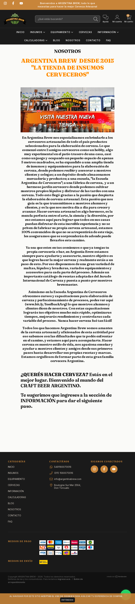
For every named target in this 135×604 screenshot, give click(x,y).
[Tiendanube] (117, 577)
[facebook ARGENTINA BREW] (13, 3)
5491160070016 (62, 466)
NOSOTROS (73, 40)
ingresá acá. (64, 579)
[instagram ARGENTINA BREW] (5, 3)
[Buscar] (96, 19)
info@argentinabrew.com (67, 479)
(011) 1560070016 (63, 473)
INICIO (20, 32)
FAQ (108, 40)
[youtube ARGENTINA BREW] (21, 3)
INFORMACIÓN (107, 32)
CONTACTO (93, 40)
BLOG (56, 40)
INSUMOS (36, 32)
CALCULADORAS (34, 40)
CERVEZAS (85, 32)
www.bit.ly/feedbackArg (46, 304)
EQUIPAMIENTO (61, 32)
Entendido (67, 600)
